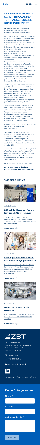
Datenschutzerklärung (26, 377)
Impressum (10, 377)
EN (30, 4)
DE (27, 4)
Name (9, 396)
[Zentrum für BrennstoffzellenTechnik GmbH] (10, 4)
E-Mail (9, 406)
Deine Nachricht (14, 417)
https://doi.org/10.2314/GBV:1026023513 (18, 163)
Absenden (12, 437)
